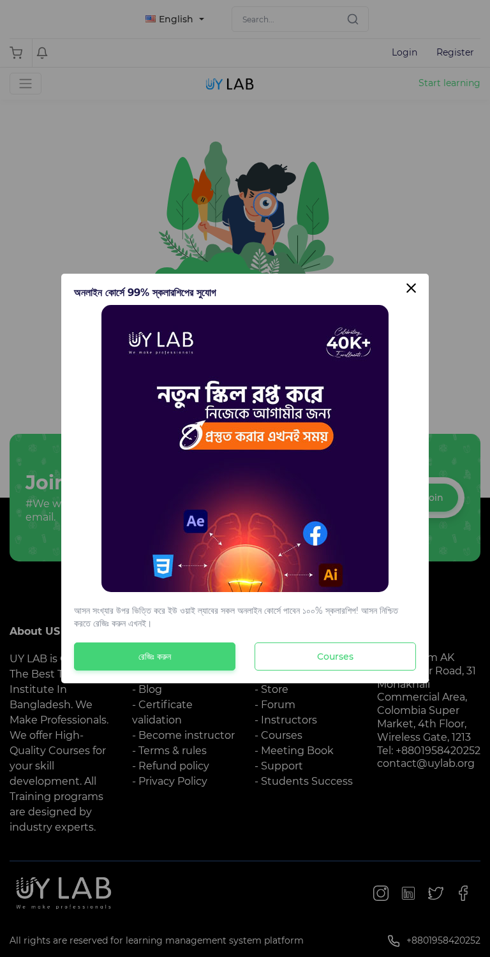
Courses (335, 656)
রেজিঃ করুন (154, 656)
